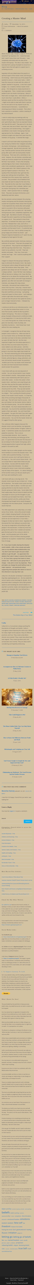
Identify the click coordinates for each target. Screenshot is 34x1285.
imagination (28, 601)
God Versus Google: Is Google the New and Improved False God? (17, 762)
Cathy (6, 24)
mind (21, 1240)
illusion (5, 1233)
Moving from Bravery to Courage (17, 707)
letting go (7, 1236)
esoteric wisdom (7, 1223)
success (6, 605)
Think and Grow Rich (19, 605)
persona (4, 1243)
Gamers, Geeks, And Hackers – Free (11, 850)
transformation (14, 1249)
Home (6, 1278)
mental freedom (13, 1240)
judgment (19, 1233)
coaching (29, 600)
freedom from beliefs (16, 1226)
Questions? (21, 1280)
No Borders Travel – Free (8, 862)
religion (16, 1245)
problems (13, 1243)
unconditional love (7, 1251)
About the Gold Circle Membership (18, 1278)
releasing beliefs (7, 1245)
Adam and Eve (6, 1209)
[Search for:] (30, 1)
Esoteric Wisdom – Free (8, 840)
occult (25, 1240)
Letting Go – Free (6, 856)
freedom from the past (8, 601)
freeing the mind (19, 601)
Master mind (5, 603)
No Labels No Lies (6, 904)
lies (3, 1240)
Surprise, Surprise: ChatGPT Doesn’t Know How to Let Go (17, 880)
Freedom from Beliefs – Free (9, 846)
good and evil (21, 1230)
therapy (11, 605)
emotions (25, 1219)
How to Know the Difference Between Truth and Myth (17, 738)
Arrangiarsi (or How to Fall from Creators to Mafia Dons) (17, 667)
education (4, 1219)
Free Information (9, 26)
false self (18, 1222)
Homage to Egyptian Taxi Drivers (17, 655)
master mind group (14, 603)
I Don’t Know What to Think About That (12, 877)
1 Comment (8, 30)
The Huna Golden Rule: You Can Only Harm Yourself (17, 727)
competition (18, 1216)
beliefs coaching (9, 600)
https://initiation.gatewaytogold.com (12, 925)
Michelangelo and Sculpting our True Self (17, 749)
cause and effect (6, 1216)
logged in (12, 811)
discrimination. (26, 1216)
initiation (12, 1232)
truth (29, 1249)
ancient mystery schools (18, 1209)
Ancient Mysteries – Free (8, 833)
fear (24, 1223)
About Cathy (13, 1280)
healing (28, 1230)
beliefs (6, 1212)
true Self (22, 1248)
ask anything (28, 1209)
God (14, 1230)
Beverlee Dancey (8, 791)
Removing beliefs (24, 1245)
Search (4, 818)
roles (3, 1249)
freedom (6, 1226)
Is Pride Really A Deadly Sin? (17, 678)
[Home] (2, 9)
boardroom (17, 600)
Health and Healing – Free (9, 853)
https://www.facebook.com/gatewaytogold (15, 937)
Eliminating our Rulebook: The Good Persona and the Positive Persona (17, 773)
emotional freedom (13, 1219)
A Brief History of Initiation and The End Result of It (15, 894)
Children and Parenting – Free (10, 837)
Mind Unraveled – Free (8, 859)
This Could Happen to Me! (17, 714)
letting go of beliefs (22, 1237)
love (6, 1240)
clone (12, 1216)
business (24, 600)
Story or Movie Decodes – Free (10, 866)
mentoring (23, 603)
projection (19, 1243)
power (8, 1243)
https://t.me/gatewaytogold (11, 958)
